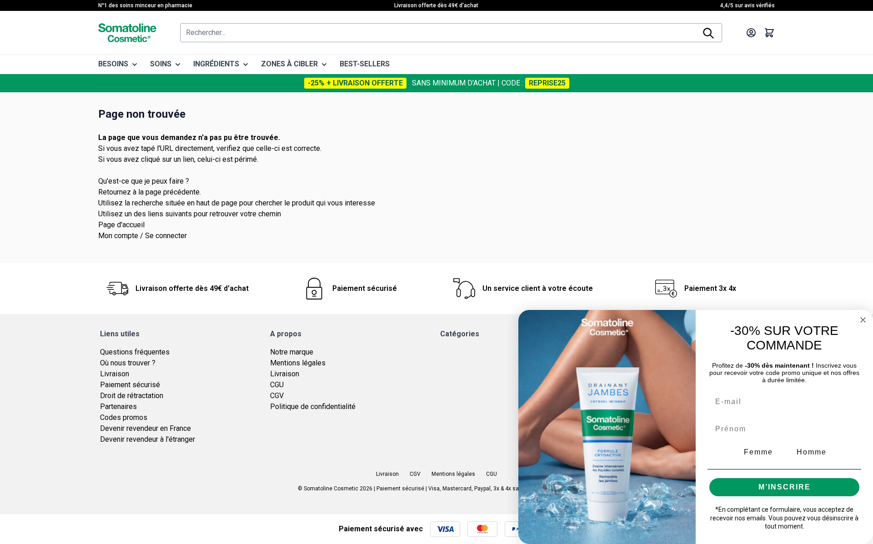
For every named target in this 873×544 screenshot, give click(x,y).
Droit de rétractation (131, 395)
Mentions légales (298, 363)
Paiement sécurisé (130, 384)
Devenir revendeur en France (145, 428)
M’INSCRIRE (784, 487)
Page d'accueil (121, 224)
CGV (277, 395)
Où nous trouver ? (128, 363)
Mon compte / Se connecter (142, 235)
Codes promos (123, 417)
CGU (277, 384)
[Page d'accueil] (127, 33)
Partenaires (118, 406)
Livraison (114, 373)
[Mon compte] (751, 32)
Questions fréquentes (135, 352)
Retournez (114, 192)
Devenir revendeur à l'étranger (147, 439)
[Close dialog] (863, 319)
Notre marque (291, 352)
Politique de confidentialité (313, 406)
